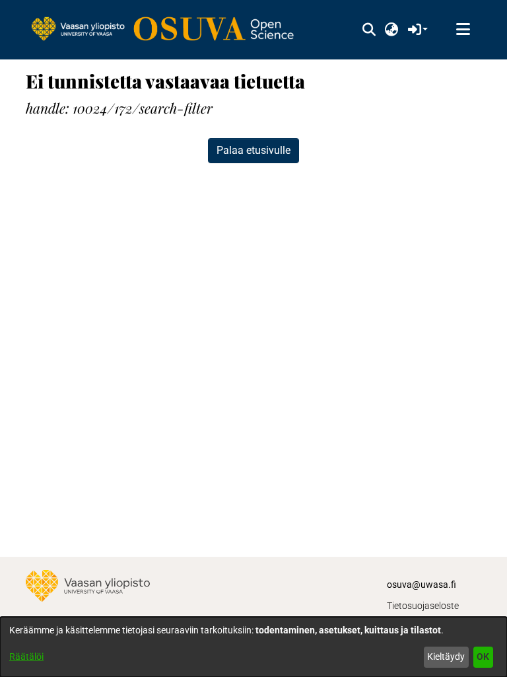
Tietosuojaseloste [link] (423, 605)
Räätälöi (26, 656)
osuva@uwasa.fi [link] (421, 584)
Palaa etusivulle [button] (253, 150)
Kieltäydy (446, 656)
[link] (169, 29)
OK (483, 656)
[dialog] (253, 647)
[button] (368, 30)
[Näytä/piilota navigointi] (462, 29)
